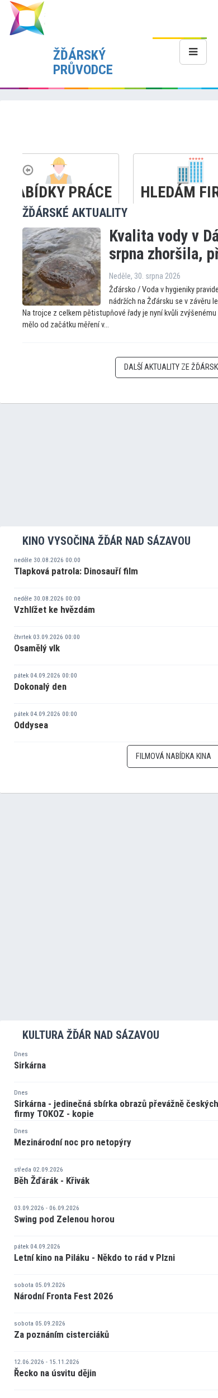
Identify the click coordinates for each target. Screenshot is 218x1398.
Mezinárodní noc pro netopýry (72, 1142)
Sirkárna (30, 1065)
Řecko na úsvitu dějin (55, 1372)
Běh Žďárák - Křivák (51, 1180)
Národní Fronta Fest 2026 (63, 1296)
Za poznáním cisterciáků (61, 1334)
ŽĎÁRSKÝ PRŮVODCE (83, 62)
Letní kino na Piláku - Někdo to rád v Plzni (94, 1257)
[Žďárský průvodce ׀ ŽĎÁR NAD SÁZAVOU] (26, 17)
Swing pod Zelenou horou (64, 1219)
